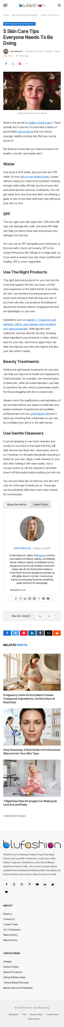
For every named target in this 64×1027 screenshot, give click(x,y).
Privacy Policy (36, 1014)
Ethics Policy (34, 1018)
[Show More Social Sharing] (26, 64)
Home (6, 15)
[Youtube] (43, 598)
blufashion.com (18, 589)
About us (7, 913)
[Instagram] (20, 598)
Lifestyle (7, 961)
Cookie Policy (52, 1014)
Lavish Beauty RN (39, 413)
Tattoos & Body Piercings (16, 982)
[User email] (48, 598)
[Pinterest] (29, 598)
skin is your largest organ (34, 176)
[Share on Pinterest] (20, 64)
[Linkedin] (25, 598)
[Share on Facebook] (6, 64)
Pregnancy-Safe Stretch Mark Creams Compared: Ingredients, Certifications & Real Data (29, 698)
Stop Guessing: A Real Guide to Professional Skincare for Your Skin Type (31, 751)
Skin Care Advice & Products (25, 15)
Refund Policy (10, 940)
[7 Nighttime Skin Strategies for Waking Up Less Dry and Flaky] (32, 778)
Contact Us (9, 919)
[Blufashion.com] (32, 5)
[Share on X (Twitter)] (13, 64)
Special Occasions (12, 972)
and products (25, 131)
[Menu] (5, 5)
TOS (24, 1014)
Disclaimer (13, 1014)
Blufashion (41, 555)
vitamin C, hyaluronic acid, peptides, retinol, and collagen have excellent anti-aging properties (30, 324)
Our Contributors (11, 929)
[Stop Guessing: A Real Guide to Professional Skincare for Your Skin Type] (32, 727)
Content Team (10, 924)
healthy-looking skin (40, 122)
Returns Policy (10, 934)
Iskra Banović (16, 51)
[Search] (59, 5)
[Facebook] (15, 598)
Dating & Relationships (14, 977)
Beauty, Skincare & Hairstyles (17, 987)
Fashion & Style (10, 966)
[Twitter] (38, 598)
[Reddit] (34, 598)
